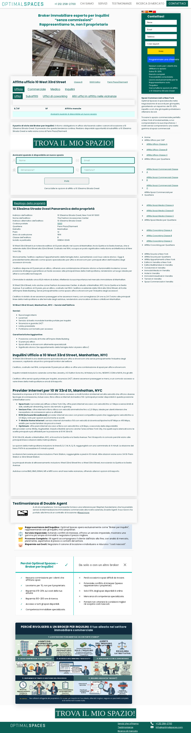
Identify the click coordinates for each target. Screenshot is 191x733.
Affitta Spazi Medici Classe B (160, 210)
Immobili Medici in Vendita (157, 270)
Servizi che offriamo (128, 723)
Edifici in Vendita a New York (157, 262)
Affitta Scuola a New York (156, 254)
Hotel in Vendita (152, 273)
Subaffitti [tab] (32, 96)
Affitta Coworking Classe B (159, 235)
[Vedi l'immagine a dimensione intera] (73, 53)
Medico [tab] (55, 89)
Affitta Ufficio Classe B (157, 149)
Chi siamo (87, 3)
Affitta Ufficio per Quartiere (157, 159)
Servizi (102, 3)
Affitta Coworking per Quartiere (159, 245)
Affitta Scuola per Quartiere (157, 257)
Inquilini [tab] (70, 89)
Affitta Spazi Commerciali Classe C (162, 187)
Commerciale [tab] (37, 89)
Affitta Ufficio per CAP (154, 140)
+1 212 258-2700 (164, 723)
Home (147, 137)
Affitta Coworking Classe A (159, 230)
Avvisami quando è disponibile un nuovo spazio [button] (74, 114)
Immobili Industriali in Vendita (158, 276)
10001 (59, 223)
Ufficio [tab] (18, 89)
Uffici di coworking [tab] (55, 96)
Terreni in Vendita (152, 279)
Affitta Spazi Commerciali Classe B (162, 178)
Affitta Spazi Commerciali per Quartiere (158, 194)
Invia (161, 51)
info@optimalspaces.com (169, 727)
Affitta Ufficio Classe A (157, 144)
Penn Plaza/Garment (117, 82)
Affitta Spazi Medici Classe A (160, 205)
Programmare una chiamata (162, 59)
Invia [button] (66, 181)
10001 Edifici (95, 82)
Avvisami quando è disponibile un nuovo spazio (38, 155)
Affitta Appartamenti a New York (159, 259)
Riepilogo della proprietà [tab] (29, 203)
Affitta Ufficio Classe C (157, 155)
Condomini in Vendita (154, 268)
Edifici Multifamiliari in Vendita (158, 265)
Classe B (78, 82)
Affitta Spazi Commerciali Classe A (162, 170)
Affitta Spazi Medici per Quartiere (160, 220)
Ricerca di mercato (150, 3)
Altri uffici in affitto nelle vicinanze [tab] (94, 96)
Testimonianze (122, 3)
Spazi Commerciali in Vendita (158, 281)
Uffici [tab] (17, 96)
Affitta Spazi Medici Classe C (160, 216)
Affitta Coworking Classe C (159, 241)
